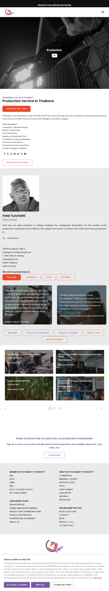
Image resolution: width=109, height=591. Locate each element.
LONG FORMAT (66, 489)
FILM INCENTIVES (17, 504)
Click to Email (10, 219)
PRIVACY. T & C (66, 522)
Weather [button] (12, 333)
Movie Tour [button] (94, 333)
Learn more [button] (54, 455)
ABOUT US (14, 522)
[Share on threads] (11, 153)
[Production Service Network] (9, 12)
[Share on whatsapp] (21, 153)
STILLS (62, 485)
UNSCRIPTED (65, 492)
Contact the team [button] (16, 109)
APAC (12, 479)
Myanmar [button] (66, 277)
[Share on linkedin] (18, 153)
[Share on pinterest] (14, 153)
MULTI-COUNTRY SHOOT (21, 489)
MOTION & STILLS (67, 482)
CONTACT (64, 515)
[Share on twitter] (7, 153)
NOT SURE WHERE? (18, 492)
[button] (103, 12)
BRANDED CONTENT (68, 479)
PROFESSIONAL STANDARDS (22, 518)
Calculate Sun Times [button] (38, 333)
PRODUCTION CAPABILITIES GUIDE (25, 511)
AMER (12, 482)
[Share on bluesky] (25, 153)
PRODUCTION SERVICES (21, 515)
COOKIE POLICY (66, 525)
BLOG (61, 518)
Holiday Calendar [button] (68, 333)
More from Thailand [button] (17, 162)
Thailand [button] (11, 277)
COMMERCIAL (65, 475)
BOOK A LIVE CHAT (68, 511)
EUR (11, 475)
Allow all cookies (17, 585)
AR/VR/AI (63, 496)
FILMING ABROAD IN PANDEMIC (24, 508)
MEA (11, 485)
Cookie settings (62, 585)
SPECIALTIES (64, 499)
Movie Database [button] (54, 339)
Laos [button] (48, 277)
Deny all (40, 585)
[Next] (100, 409)
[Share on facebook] (4, 153)
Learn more (97, 578)
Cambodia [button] (31, 277)
